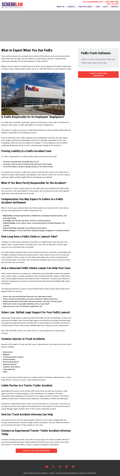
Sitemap (51, 473)
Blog (105, 7)
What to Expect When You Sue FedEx (94, 63)
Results (71, 7)
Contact (115, 7)
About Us (61, 7)
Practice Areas (85, 7)
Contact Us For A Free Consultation (36, 451)
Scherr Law (31, 473)
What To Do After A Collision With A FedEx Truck (98, 59)
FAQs (98, 7)
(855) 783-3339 (113, 4)
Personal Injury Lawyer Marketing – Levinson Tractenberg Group (76, 473)
